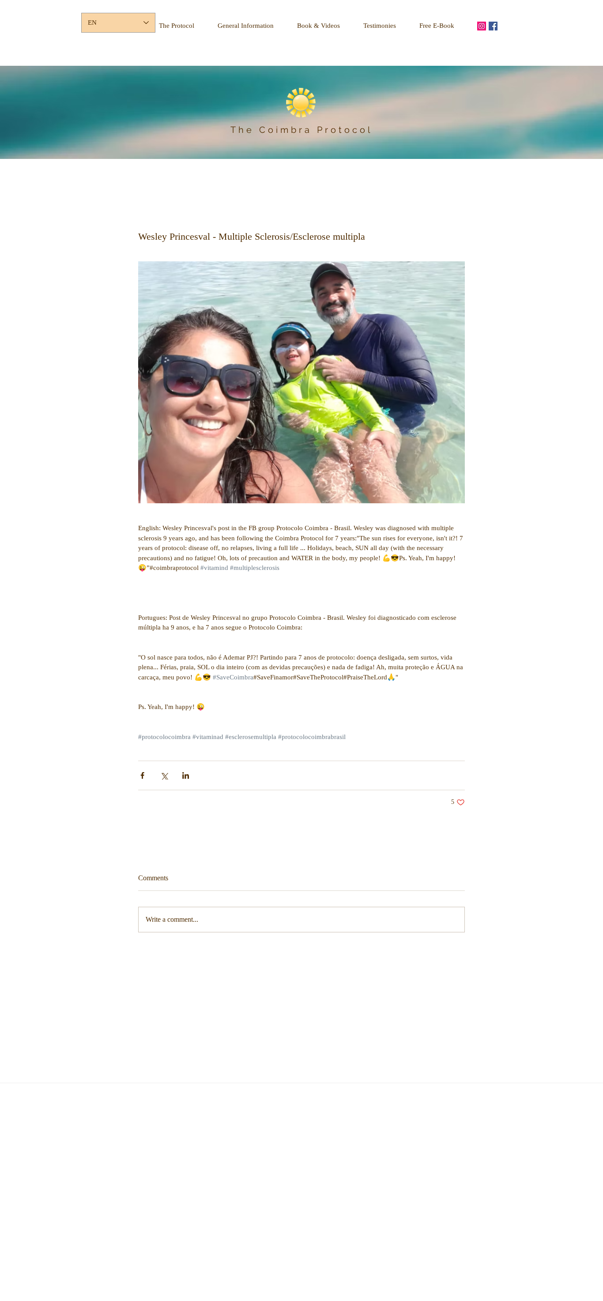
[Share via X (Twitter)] (164, 775)
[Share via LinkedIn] (185, 775)
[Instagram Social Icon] (481, 26)
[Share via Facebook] (142, 775)
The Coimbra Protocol (301, 129)
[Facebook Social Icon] (493, 26)
